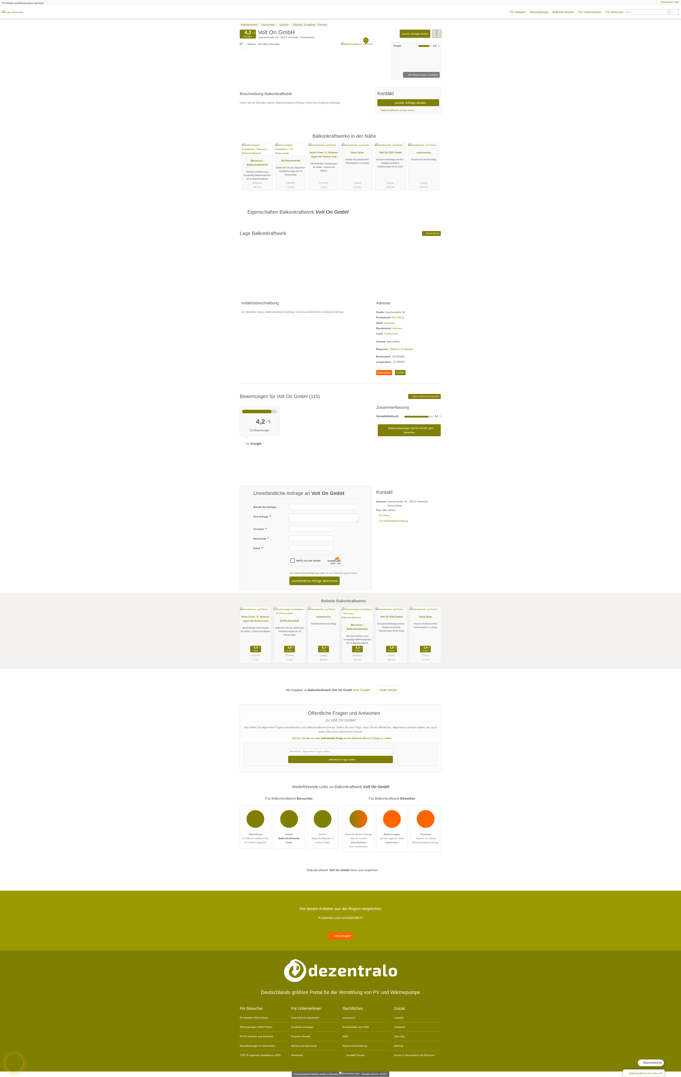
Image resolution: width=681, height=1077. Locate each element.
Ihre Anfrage (261, 516)
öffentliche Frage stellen (342, 759)
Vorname (259, 529)
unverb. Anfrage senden (415, 33)
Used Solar (357, 152)
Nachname (260, 538)
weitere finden (289, 838)
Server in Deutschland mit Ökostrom (414, 1055)
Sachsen (397, 328)
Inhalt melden (388, 690)
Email (257, 548)
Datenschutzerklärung (306, 573)
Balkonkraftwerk (563, 12)
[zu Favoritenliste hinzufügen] (244, 46)
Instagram (399, 1027)
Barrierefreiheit (652, 1062)
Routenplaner (432, 233)
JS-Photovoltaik (290, 160)
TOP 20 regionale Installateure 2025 (260, 1055)
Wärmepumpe (539, 12)
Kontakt (400, 372)
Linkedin (398, 1017)
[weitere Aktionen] (436, 34)
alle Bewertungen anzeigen (422, 74)
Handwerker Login (669, 2)
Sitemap (398, 1045)
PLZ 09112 (398, 317)
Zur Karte (384, 515)
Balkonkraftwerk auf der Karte (397, 110)
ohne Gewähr (361, 690)
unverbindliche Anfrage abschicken (315, 581)
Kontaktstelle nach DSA (356, 1027)
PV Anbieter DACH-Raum (254, 1017)
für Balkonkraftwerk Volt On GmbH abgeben (255, 838)
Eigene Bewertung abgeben (425, 396)
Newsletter (297, 1055)
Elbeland (394, 349)
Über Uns (399, 1036)
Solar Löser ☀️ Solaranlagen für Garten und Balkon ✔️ (324, 155)
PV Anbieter (518, 12)
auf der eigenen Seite (392, 838)
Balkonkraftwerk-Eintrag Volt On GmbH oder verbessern (358, 840)
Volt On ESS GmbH (390, 152)
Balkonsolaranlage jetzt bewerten (410, 430)
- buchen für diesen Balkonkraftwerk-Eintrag (425, 838)
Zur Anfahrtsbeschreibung (393, 520)
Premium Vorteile (300, 1036)
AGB (345, 1036)
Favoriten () (645, 1073)
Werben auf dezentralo (304, 1045)
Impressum (349, 1017)
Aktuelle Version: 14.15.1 (374, 1074)
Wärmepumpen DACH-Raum (256, 1027)
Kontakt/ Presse (355, 1055)
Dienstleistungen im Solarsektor (257, 1045)
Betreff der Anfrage (264, 507)
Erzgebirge (407, 349)
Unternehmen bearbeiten (305, 1017)
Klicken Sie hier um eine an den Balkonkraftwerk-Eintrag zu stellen (342, 738)
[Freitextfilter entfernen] (669, 12)
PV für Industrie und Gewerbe (256, 1036)
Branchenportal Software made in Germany (315, 1074)
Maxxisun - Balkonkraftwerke (257, 162)
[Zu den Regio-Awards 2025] (14, 1063)
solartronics (423, 152)
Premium (434, 139)
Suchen (676, 12)
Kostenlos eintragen (302, 1027)
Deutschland (391, 333)
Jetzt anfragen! (342, 935)
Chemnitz (389, 323)
